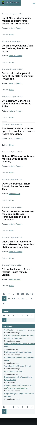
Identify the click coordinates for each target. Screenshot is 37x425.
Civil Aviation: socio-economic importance (19, 330)
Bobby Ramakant (15, 279)
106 (18, 299)
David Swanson (14, 194)
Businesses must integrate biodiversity (18, 352)
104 (9, 299)
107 (23, 299)
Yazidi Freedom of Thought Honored (17, 366)
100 (23, 294)
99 (18, 294)
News (11, 35)
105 (14, 299)
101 (28, 294)
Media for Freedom (15, 28)
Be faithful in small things (13, 371)
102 (32, 294)
